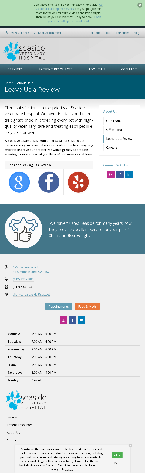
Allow (117, 455)
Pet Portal (95, 33)
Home (9, 83)
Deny (117, 463)
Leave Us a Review (119, 139)
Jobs (108, 33)
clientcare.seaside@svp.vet (31, 294)
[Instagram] (111, 174)
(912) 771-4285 (23, 279)
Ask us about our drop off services (69, 7)
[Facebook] (120, 174)
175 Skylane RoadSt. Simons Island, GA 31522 (32, 269)
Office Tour (114, 130)
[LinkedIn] (129, 174)
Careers (111, 147)
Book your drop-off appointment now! (74, 19)
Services (15, 69)
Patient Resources (56, 69)
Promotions (122, 33)
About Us (97, 69)
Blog (136, 33)
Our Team (113, 121)
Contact (129, 69)
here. (70, 469)
